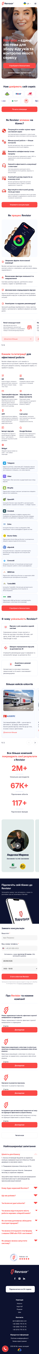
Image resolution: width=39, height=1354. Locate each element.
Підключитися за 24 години (20, 1289)
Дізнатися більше (10, 732)
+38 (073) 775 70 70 (19, 1329)
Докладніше (19, 1030)
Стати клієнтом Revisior (19, 977)
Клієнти (19, 1303)
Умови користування (19, 1341)
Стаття (5, 1026)
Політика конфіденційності (19, 1338)
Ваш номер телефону (10, 944)
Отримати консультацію (19, 205)
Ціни (19, 1312)
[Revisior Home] (8, 4)
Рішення (19, 1309)
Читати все (19, 1135)
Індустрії (19, 1306)
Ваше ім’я (6, 933)
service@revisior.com (19, 1321)
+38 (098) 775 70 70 (19, 1324)
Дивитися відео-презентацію (19, 73)
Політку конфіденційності (25, 983)
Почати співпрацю (19, 109)
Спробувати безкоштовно (19, 66)
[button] (29, 742)
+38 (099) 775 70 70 (19, 1327)
